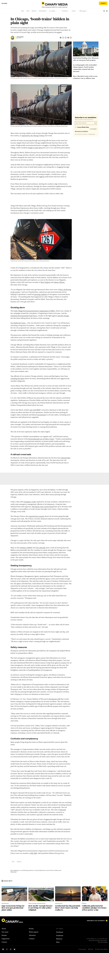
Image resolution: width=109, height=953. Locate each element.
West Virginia (45, 282)
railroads (40, 548)
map (69, 550)
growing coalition (40, 294)
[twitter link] (6, 949)
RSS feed (90, 949)
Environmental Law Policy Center (41, 439)
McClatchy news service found (43, 507)
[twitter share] (63, 38)
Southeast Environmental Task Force (24, 316)
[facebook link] (10, 949)
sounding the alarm (17, 378)
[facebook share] (66, 38)
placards (63, 810)
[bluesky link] (14, 949)
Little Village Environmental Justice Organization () (34, 311)
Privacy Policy (92, 134)
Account (4, 3)
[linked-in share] (61, 38)
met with (35, 410)
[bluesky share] (68, 38)
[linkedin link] (3, 949)
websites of (26, 548)
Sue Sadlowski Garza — (19, 323)
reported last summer (36, 516)
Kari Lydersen (15, 870)
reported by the (33, 136)
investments (41, 415)
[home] (54, 4)
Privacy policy (82, 949)
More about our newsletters (81, 131)
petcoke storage (63, 316)
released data (65, 458)
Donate (103, 3)
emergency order (30, 502)
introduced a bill (54, 699)
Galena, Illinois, (59, 282)
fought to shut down (35, 148)
